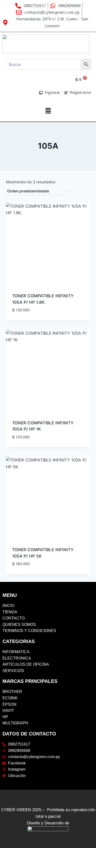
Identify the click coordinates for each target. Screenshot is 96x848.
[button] (48, 111)
